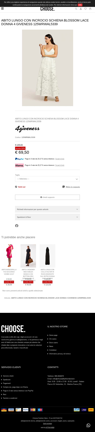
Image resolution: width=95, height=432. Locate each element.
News (51, 346)
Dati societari (47, 423)
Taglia (17, 175)
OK (80, 5)
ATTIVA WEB (50, 427)
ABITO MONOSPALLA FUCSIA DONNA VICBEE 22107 (9, 272)
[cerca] (76, 9)
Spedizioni (6, 380)
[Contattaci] (90, 9)
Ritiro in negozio (73, 187)
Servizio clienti (8, 376)
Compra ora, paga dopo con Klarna (15, 387)
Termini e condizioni (10, 398)
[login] (81, 9)
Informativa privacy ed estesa (60, 354)
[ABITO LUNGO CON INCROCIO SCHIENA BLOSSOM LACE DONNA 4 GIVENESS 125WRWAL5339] (47, 105)
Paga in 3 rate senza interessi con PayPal (18, 391)
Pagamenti (7, 383)
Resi (4, 394)
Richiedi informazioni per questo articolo (32, 209)
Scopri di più (59, 159)
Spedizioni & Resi (24, 217)
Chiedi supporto (48, 197)
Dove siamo (53, 343)
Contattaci (53, 350)
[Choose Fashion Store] (47, 10)
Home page (53, 335)
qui (76, 5)
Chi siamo (52, 339)
